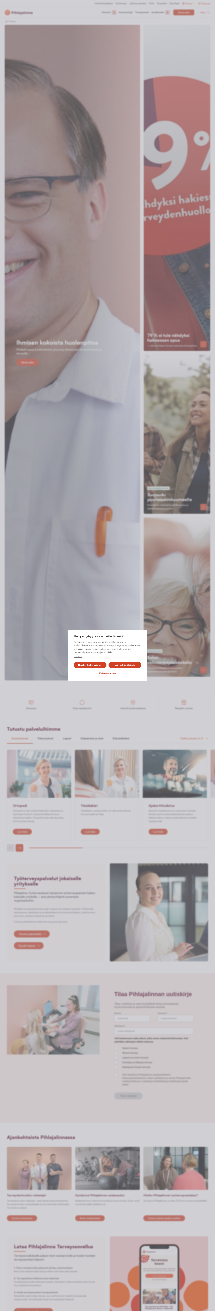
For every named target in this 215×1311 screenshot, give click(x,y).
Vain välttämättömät (125, 665)
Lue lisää (78, 656)
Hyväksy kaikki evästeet (90, 665)
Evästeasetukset (107, 673)
